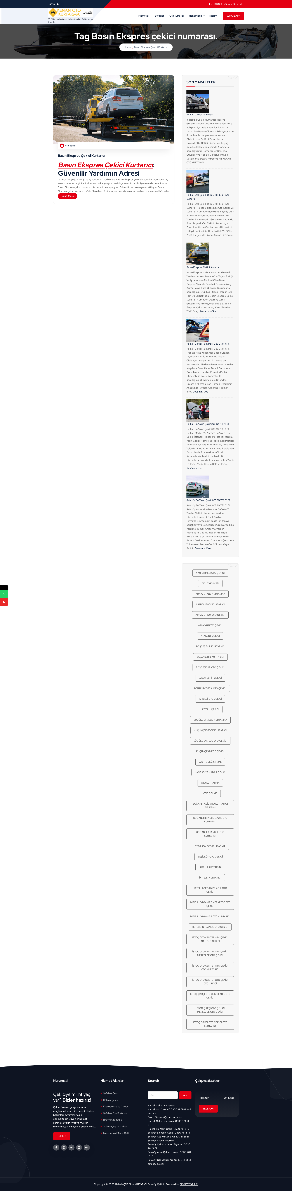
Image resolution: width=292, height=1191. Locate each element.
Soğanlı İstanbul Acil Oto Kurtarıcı (210, 819)
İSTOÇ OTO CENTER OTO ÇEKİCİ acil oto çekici (210, 939)
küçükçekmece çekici (210, 751)
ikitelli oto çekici (210, 698)
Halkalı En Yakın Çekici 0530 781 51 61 (207, 423)
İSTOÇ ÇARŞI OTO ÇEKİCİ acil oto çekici (210, 995)
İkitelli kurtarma (210, 867)
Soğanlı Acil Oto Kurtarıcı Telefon (210, 805)
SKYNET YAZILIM (189, 1184)
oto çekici (70, 145)
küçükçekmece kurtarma (210, 719)
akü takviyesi (210, 583)
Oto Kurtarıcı (176, 15)
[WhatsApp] (4, 594)
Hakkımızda (195, 15)
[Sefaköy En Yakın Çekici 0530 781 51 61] (197, 487)
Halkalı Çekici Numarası (199, 114)
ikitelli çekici (210, 709)
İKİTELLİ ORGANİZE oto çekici (210, 927)
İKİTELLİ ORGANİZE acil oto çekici (210, 890)
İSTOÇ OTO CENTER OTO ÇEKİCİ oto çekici (210, 981)
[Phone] (4, 602)
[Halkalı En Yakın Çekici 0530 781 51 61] (197, 410)
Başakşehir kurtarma (210, 646)
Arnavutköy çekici (210, 625)
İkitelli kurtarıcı (210, 877)
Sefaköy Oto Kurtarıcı (115, 1113)
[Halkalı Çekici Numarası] (197, 101)
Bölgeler (159, 15)
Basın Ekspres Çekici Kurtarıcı (151, 47)
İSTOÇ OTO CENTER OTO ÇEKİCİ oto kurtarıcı (210, 967)
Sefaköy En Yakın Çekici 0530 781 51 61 (208, 500)
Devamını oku (208, 311)
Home (127, 47)
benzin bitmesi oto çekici (210, 688)
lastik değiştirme (210, 761)
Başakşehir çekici (210, 677)
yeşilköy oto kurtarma (210, 846)
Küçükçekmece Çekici (115, 1106)
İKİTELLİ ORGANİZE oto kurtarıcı (210, 916)
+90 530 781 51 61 (232, 3)
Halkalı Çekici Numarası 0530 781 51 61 (208, 343)
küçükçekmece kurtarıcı (210, 730)
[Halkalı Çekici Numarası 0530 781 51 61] (197, 330)
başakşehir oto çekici (210, 667)
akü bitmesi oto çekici (210, 573)
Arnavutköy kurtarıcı (210, 604)
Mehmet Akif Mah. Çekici (117, 1133)
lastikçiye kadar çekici (210, 772)
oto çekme (210, 793)
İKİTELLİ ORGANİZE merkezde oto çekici (210, 904)
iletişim (213, 15)
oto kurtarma (210, 782)
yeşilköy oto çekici (210, 856)
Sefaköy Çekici (111, 1093)
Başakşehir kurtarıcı (210, 656)
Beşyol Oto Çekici (113, 1120)
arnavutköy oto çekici (210, 614)
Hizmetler (143, 15)
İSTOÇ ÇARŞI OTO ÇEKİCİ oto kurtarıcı (210, 1024)
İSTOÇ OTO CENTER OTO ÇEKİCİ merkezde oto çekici (210, 953)
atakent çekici (210, 635)
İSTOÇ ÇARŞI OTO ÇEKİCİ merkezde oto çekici (210, 1010)
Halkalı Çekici (110, 1100)
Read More (68, 196)
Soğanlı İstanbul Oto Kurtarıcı (210, 833)
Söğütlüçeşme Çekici (115, 1126)
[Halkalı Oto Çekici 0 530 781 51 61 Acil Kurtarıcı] (197, 181)
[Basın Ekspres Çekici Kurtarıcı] (197, 254)
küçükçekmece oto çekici (210, 740)
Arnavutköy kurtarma (210, 594)
